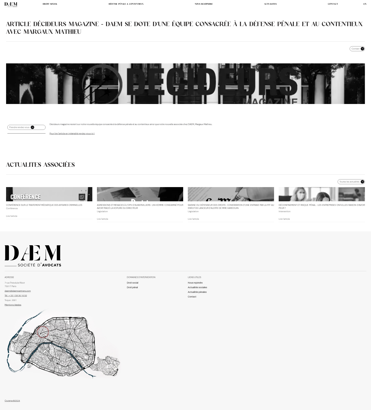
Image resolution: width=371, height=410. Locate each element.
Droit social (132, 283)
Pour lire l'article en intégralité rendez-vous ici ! (72, 133)
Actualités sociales (197, 287)
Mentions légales (13, 304)
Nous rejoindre (195, 283)
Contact (192, 296)
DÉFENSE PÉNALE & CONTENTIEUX (126, 4)
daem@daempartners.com (18, 290)
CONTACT (333, 4)
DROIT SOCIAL (50, 4)
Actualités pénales (197, 292)
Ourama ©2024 (12, 400)
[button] (270, 4)
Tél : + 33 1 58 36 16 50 (16, 295)
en (365, 4)
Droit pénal (132, 287)
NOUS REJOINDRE (204, 4)
